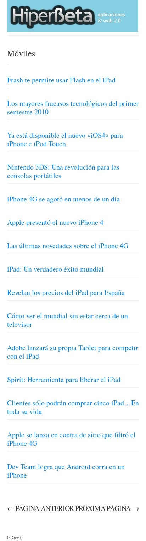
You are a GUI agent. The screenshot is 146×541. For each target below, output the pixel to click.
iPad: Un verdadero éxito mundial (55, 269)
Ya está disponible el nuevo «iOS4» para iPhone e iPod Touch (65, 139)
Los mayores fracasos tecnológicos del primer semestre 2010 (73, 107)
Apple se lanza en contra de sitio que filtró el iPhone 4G (71, 439)
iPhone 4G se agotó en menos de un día (63, 199)
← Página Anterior (40, 508)
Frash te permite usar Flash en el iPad (61, 80)
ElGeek (14, 537)
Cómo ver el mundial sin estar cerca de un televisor (67, 320)
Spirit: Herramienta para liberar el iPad (63, 379)
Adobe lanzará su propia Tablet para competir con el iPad (72, 352)
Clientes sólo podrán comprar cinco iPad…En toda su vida (73, 407)
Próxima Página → (107, 508)
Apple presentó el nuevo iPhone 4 (55, 222)
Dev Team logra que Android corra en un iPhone (66, 471)
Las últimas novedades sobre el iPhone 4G (67, 245)
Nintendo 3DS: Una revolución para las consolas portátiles (63, 171)
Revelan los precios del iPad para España (66, 292)
